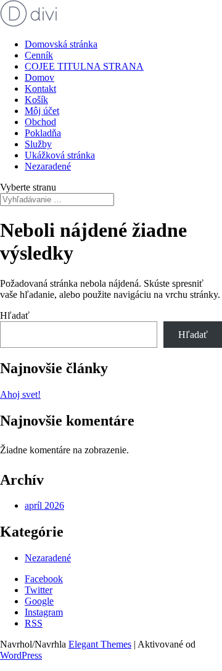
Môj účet (42, 110)
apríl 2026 (44, 505)
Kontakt (40, 88)
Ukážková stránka (60, 155)
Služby (38, 144)
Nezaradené (48, 166)
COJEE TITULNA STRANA (84, 66)
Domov (39, 77)
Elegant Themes (99, 644)
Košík (36, 99)
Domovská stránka (61, 44)
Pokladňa (43, 133)
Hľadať (15, 315)
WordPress (21, 655)
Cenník (39, 55)
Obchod (40, 122)
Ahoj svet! (20, 394)
